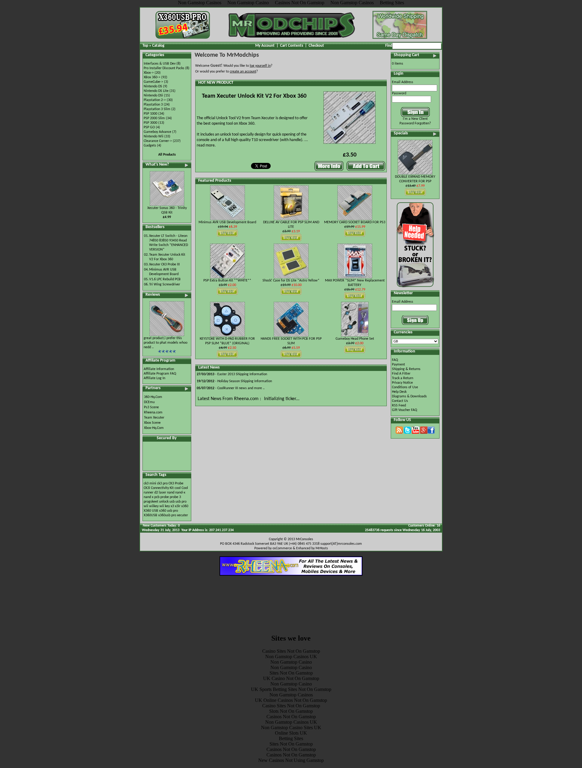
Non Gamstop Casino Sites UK (291, 727)
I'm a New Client (415, 119)
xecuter (182, 515)
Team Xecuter (154, 417)
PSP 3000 (150, 123)
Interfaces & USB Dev (160, 64)
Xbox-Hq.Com (154, 428)
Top (145, 46)
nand (170, 492)
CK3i (147, 488)
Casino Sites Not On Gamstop (291, 651)
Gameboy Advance (157, 132)
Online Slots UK (291, 733)
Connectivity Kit (162, 488)
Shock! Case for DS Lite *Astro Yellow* (291, 280)
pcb (156, 497)
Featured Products (214, 180)
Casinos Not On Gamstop (291, 716)
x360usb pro (167, 515)
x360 (184, 506)
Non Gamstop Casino (291, 662)
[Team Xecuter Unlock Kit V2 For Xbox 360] (349, 144)
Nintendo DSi (153, 95)
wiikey (154, 506)
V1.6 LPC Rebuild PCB (165, 279)
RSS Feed (399, 405)
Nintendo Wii (153, 136)
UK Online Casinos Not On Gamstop (291, 700)
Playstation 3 (153, 104)
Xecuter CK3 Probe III (164, 264)
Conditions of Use (405, 387)
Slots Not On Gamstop (291, 711)
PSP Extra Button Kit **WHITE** (227, 280)
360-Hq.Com (153, 397)
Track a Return (402, 378)
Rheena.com (153, 412)
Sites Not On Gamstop (291, 672)
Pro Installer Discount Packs (164, 68)
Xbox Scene (152, 423)
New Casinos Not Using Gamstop (291, 760)
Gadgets (150, 145)
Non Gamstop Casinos (291, 694)
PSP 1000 (150, 114)
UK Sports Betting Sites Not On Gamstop (291, 689)
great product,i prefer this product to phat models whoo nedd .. (165, 342)
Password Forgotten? (415, 123)
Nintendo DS (153, 86)
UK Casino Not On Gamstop (291, 678)
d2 (156, 492)
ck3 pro (162, 483)
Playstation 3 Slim (157, 109)
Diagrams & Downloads (409, 396)
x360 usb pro (168, 511)
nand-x (180, 492)
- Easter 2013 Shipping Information (232, 374)
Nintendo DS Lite (156, 91)
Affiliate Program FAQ (160, 374)
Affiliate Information (159, 369)
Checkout (316, 46)
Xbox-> (149, 73)
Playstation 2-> (155, 100)
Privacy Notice (402, 383)
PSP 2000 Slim (154, 118)
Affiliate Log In (154, 378)
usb (172, 502)
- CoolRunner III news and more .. (231, 388)
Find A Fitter (401, 374)
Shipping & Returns (406, 369)
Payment (398, 364)
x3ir (177, 506)
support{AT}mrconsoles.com (341, 544)
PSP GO (149, 127)
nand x (148, 497)
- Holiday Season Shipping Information (234, 381)
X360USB (150, 515)
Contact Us (400, 401)
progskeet (151, 502)
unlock (164, 502)
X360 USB (151, 511)
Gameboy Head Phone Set (355, 339)
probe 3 (175, 497)
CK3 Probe (176, 483)
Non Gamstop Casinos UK (291, 656)
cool (178, 488)
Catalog (158, 46)
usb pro (181, 502)
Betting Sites (291, 738)
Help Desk (399, 392)
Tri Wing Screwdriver (164, 284)
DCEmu (149, 402)
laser (162, 492)
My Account (265, 46)
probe (164, 497)
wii (146, 506)
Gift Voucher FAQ (404, 410)
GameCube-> (153, 82)
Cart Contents (291, 46)
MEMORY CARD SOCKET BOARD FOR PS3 (354, 222)
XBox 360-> (152, 77)
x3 (172, 506)
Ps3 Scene (151, 407)
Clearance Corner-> (158, 141)
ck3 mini (150, 483)
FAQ (395, 360)
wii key (164, 506)
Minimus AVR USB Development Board (227, 222)
